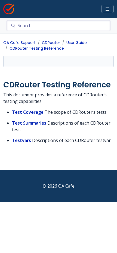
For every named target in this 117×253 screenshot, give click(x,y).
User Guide (76, 42)
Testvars (21, 140)
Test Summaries (29, 123)
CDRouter (51, 42)
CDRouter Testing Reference (37, 48)
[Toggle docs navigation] (107, 9)
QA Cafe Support (19, 42)
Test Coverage (28, 112)
